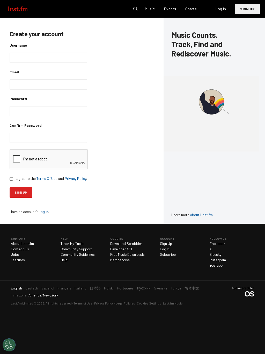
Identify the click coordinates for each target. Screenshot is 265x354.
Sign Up (247, 9)
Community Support (76, 249)
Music (150, 8)
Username (18, 45)
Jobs (15, 254)
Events (170, 8)
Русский (144, 288)
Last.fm (23, 8)
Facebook (217, 243)
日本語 (95, 288)
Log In (220, 8)
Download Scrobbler (126, 243)
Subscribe (168, 254)
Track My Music (72, 243)
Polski (109, 288)
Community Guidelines (78, 254)
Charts (191, 8)
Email (14, 72)
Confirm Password (26, 125)
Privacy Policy (75, 178)
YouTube (216, 265)
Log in (43, 211)
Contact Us (20, 249)
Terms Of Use (46, 178)
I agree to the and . (51, 178)
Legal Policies (125, 303)
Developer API (121, 249)
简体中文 (192, 288)
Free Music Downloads (127, 254)
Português (125, 288)
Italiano (80, 288)
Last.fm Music (173, 303)
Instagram (218, 260)
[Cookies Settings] (9, 344)
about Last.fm (201, 215)
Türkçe (176, 288)
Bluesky (215, 254)
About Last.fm (22, 243)
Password (18, 98)
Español (47, 288)
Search (135, 9)
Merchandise (120, 260)
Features (18, 260)
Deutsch (31, 288)
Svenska (160, 288)
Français (64, 288)
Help (64, 260)
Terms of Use (82, 303)
